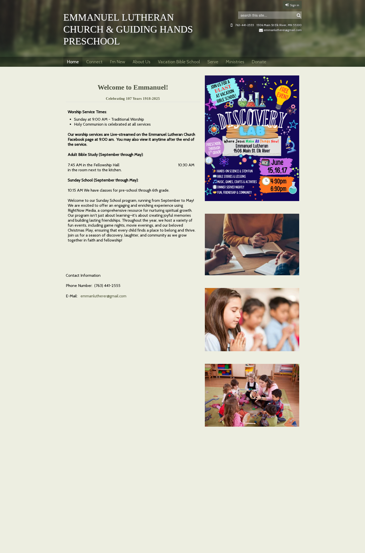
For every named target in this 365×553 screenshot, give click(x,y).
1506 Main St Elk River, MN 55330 (279, 25)
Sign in (294, 5)
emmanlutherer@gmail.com (283, 30)
